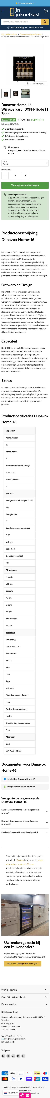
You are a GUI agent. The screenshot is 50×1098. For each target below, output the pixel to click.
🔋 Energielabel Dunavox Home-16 (19, 786)
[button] (11, 1092)
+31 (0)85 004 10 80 (13, 1036)
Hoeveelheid (6, 170)
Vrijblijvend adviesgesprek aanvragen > (23, 963)
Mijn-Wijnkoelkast (9, 34)
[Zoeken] (45, 22)
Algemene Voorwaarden (21, 1087)
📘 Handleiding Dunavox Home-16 (19, 779)
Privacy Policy (38, 1087)
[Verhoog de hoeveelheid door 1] (25, 175)
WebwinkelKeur (25, 1090)
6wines (20, 860)
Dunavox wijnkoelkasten (30, 34)
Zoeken (6, 1087)
